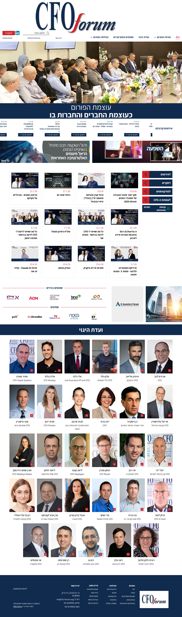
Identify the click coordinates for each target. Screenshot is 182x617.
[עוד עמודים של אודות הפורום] (155, 37)
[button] (139, 134)
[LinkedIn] (17, 33)
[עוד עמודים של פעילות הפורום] (91, 37)
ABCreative (17, 606)
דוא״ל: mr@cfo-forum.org (68, 599)
